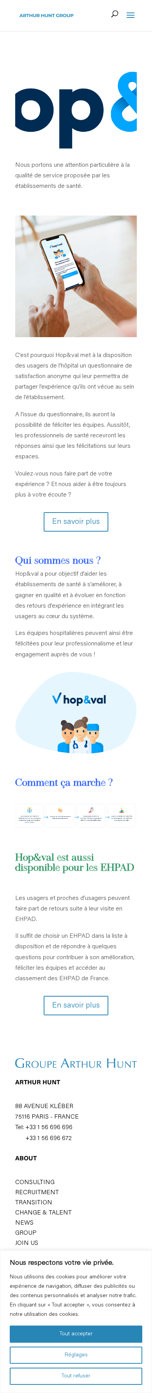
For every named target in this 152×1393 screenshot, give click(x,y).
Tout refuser (76, 1376)
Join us (26, 1243)
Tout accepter (76, 1334)
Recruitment (37, 1193)
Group (26, 1233)
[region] (76, 1321)
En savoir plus (76, 522)
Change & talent (43, 1213)
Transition (33, 1203)
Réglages (76, 1355)
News (24, 1223)
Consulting (35, 1182)
